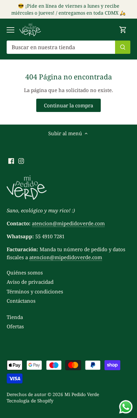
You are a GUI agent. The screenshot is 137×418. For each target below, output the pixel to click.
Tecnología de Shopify (30, 401)
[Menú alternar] (10, 30)
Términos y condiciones (35, 291)
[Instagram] (21, 160)
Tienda (15, 317)
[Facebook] (11, 160)
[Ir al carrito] (123, 30)
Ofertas (15, 326)
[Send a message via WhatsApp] (126, 407)
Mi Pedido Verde (82, 394)
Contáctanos (21, 300)
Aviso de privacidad (30, 281)
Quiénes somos (25, 272)
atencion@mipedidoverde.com (68, 223)
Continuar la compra (68, 105)
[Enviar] (122, 47)
